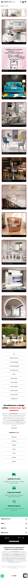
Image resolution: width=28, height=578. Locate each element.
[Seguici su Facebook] (19, 538)
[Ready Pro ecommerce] (14, 575)
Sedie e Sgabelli (14, 386)
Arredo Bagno (14, 382)
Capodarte (14, 437)
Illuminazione (14, 378)
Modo (14, 449)
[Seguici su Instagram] (21, 538)
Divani (14, 374)
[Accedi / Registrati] (23, 2)
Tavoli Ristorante (14, 370)
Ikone (14, 453)
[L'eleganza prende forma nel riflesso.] (14, 308)
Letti (14, 354)
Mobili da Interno (14, 358)
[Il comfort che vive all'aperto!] (14, 336)
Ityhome (14, 461)
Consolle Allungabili (14, 366)
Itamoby (14, 457)
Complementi (14, 398)
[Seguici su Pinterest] (23, 538)
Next (25, 14)
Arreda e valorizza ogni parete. (7, 291)
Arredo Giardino (14, 394)
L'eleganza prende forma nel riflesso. (9, 319)
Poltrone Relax (14, 390)
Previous (2, 14)
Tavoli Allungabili (14, 362)
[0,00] (25, 2)
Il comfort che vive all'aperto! (7, 347)
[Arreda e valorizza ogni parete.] (14, 279)
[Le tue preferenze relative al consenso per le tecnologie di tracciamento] (25, 575)
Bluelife (14, 445)
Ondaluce (14, 441)
